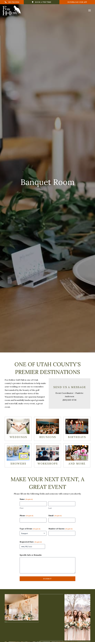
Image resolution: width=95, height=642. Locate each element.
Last (50, 508)
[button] (90, 10)
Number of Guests (60, 529)
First (22, 508)
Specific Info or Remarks (31, 555)
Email (55, 515)
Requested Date (31, 542)
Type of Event (30, 529)
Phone (26, 515)
